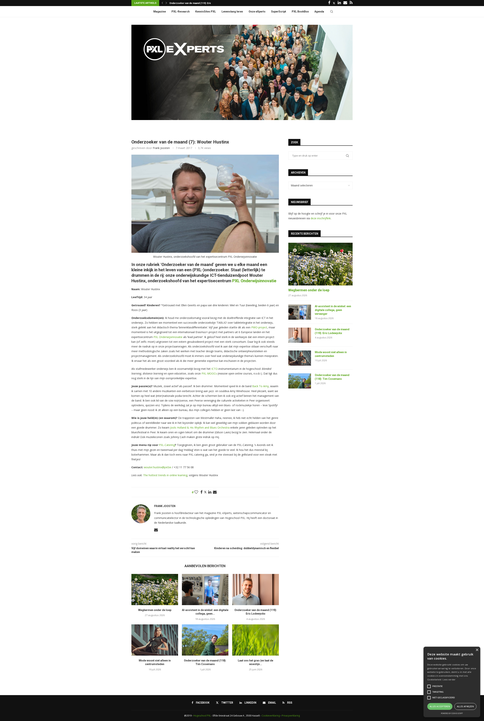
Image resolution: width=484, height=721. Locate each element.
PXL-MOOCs (209, 373)
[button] (162, 3)
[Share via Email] (215, 492)
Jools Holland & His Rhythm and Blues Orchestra (200, 427)
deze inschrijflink (321, 218)
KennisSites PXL (205, 11)
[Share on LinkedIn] (209, 492)
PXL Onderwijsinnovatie (254, 280)
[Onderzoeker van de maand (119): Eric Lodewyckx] (255, 589)
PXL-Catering (167, 445)
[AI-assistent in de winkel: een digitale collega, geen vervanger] (205, 589)
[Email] (345, 3)
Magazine (159, 11)
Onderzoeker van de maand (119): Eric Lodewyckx (332, 331)
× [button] (476, 650)
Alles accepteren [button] (440, 706)
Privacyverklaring (291, 715)
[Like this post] (196, 492)
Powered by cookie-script (452, 713)
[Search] (332, 11)
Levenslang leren (232, 11)
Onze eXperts (257, 11)
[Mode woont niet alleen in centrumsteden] (154, 639)
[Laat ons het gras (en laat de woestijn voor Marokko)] (255, 639)
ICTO (214, 369)
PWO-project (259, 327)
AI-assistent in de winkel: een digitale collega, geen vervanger (333, 310)
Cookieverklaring (271, 715)
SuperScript (278, 11)
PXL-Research (180, 11)
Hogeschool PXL (202, 715)
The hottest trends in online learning (165, 475)
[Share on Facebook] (201, 492)
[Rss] (351, 3)
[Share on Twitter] (205, 492)
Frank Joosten (161, 148)
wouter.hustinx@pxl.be (157, 467)
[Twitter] (334, 3)
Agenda (319, 11)
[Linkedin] (339, 3)
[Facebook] (329, 3)
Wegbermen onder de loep (154, 610)
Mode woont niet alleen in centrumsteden (192, 3)
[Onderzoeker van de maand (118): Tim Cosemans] (205, 639)
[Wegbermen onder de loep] (154, 589)
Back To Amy (260, 386)
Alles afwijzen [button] (465, 706)
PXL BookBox (300, 11)
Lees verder (449, 679)
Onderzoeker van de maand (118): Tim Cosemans (332, 377)
